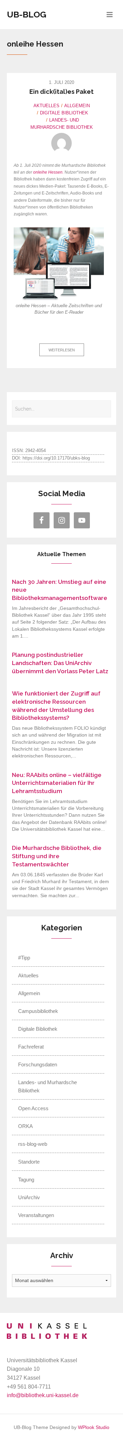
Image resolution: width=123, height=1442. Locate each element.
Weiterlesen (62, 350)
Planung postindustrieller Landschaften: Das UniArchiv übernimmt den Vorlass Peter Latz (60, 663)
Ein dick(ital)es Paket (61, 91)
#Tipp (24, 958)
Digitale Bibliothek (64, 112)
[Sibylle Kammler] (61, 143)
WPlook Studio (93, 1427)
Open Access (33, 1108)
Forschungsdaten (37, 1064)
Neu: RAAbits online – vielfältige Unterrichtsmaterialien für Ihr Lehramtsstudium (56, 783)
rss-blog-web (32, 1144)
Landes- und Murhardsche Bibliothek (47, 1086)
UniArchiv (29, 1197)
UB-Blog (26, 14)
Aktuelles (46, 105)
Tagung (26, 1179)
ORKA (25, 1126)
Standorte (29, 1162)
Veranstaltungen (36, 1215)
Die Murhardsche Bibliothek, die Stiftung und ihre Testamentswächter (56, 856)
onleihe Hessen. (48, 172)
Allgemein (77, 105)
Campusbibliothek (38, 1011)
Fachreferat (31, 1047)
